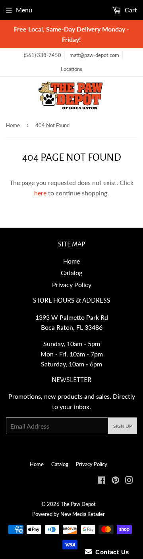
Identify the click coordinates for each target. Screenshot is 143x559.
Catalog (71, 272)
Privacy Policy (71, 284)
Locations (71, 69)
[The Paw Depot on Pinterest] (115, 480)
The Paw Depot (78, 504)
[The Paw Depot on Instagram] (129, 480)
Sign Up (122, 426)
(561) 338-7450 (42, 55)
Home (13, 125)
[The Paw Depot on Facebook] (101, 480)
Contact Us (110, 552)
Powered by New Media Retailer (68, 514)
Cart (130, 10)
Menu (24, 10)
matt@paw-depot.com (94, 55)
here (40, 193)
